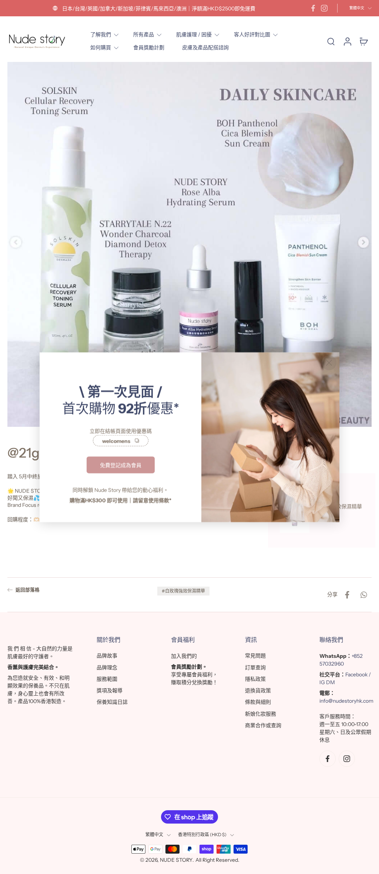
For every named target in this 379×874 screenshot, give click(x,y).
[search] (331, 41)
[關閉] (329, 362)
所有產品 (143, 34)
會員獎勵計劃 (148, 47)
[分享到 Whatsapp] (363, 595)
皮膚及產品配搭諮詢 (205, 47)
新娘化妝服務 (260, 713)
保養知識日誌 (112, 702)
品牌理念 (107, 667)
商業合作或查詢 (263, 725)
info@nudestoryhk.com (346, 700)
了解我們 (100, 34)
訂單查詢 (255, 667)
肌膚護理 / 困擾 (194, 34)
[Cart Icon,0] (363, 41)
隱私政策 (255, 679)
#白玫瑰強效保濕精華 (183, 591)
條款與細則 (258, 702)
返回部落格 (28, 590)
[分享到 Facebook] (347, 595)
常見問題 (255, 655)
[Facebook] (313, 8)
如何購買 (100, 47)
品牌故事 (107, 655)
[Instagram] (324, 8)
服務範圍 (107, 679)
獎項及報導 (110, 690)
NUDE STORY (176, 860)
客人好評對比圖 (252, 34)
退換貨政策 (258, 690)
